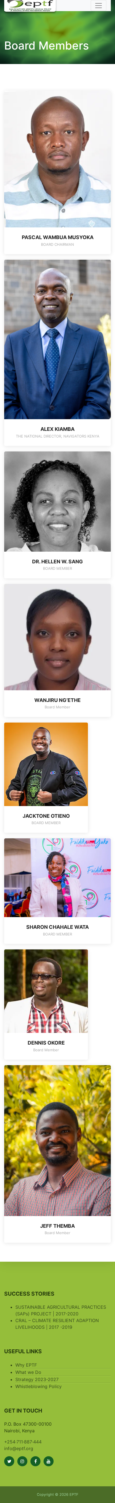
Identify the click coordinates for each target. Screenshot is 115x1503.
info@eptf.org (18, 1448)
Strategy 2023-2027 (37, 1379)
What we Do (28, 1372)
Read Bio (57, 221)
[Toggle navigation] (98, 5)
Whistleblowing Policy (38, 1386)
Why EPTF (26, 1365)
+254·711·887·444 (23, 1442)
